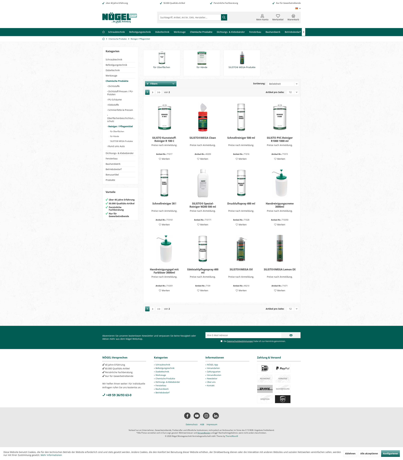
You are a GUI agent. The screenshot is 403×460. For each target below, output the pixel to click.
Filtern (153, 83)
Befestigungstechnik (116, 64)
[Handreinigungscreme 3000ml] (280, 183)
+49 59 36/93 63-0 (118, 395)
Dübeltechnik (113, 70)
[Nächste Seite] (152, 92)
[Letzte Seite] (159, 92)
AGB (202, 424)
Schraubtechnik (114, 59)
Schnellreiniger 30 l (164, 203)
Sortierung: (259, 83)
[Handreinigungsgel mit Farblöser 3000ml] (164, 249)
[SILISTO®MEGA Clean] (203, 117)
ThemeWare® (232, 436)
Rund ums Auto (116, 146)
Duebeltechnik (162, 371)
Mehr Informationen (51, 455)
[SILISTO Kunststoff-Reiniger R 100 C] (164, 117)
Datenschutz (192, 424)
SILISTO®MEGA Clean (203, 138)
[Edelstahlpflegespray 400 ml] (203, 249)
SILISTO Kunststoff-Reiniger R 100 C (164, 139)
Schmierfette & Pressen (120, 109)
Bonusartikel (112, 174)
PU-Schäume (115, 99)
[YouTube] (197, 416)
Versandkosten (214, 375)
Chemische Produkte (117, 80)
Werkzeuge (111, 75)
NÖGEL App (212, 364)
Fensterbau (112, 158)
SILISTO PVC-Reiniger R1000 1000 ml (280, 139)
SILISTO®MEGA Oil (241, 269)
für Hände (114, 136)
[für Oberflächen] (161, 58)
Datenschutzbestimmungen (240, 341)
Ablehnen (350, 453)
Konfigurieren (390, 453)
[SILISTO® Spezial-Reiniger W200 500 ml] (203, 183)
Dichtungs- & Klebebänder (120, 153)
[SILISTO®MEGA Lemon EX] (280, 249)
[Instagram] (206, 416)
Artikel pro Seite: (275, 92)
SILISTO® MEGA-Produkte (121, 141)
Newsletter (212, 378)
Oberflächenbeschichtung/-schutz (121, 120)
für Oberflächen (117, 131)
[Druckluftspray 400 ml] (241, 183)
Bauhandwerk (113, 163)
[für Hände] (201, 58)
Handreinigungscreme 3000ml (280, 205)
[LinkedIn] (216, 416)
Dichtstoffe (114, 86)
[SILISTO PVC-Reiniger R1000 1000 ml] (280, 117)
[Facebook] (187, 416)
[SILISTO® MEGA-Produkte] (242, 58)
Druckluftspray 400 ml (241, 203)
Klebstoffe (113, 104)
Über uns (211, 382)
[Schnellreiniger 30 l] (164, 183)
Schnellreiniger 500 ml (241, 138)
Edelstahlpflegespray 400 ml (202, 271)
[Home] (103, 32)
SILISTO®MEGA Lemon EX (280, 269)
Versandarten (213, 368)
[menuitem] (293, 17)
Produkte (110, 179)
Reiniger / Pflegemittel (120, 126)
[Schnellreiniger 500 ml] (241, 117)
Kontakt (211, 385)
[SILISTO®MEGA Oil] (241, 249)
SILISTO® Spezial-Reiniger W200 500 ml (203, 205)
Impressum (212, 424)
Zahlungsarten (214, 371)
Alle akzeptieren (369, 453)
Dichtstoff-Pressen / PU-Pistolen (120, 93)
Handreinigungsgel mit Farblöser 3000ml (164, 271)
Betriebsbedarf (114, 169)
